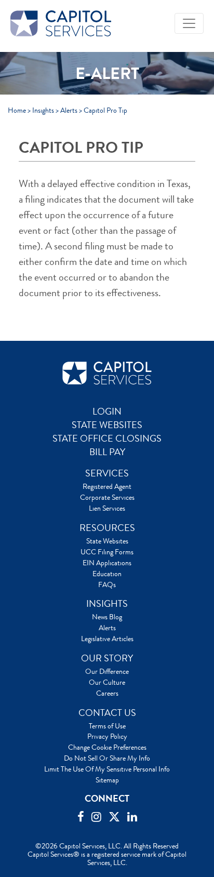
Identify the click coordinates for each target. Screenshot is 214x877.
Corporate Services (107, 497)
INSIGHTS (107, 603)
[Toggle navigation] (189, 23)
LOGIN (107, 411)
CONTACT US (107, 713)
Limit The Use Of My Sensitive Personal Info (107, 769)
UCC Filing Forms (107, 552)
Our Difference (107, 671)
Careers (107, 693)
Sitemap (107, 780)
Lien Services (107, 508)
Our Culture (107, 682)
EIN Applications (107, 562)
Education (107, 573)
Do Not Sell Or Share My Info (107, 758)
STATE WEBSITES (107, 425)
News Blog (107, 617)
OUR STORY (107, 658)
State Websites (107, 541)
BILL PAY (107, 452)
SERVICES (107, 473)
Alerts (68, 110)
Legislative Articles (107, 638)
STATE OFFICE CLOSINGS (107, 438)
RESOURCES (107, 528)
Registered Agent (107, 486)
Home (17, 110)
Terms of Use (107, 726)
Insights (43, 110)
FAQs (107, 584)
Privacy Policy (107, 736)
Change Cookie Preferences (107, 747)
